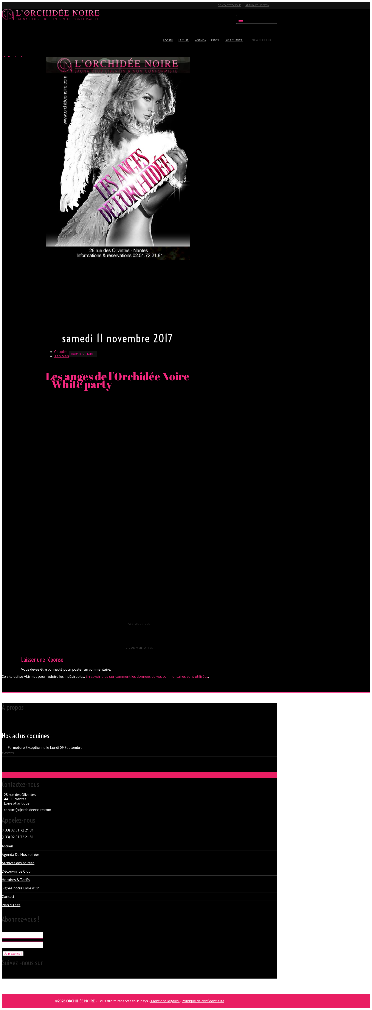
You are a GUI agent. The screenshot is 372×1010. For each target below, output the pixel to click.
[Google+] (20, 7)
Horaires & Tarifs (16, 879)
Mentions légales (165, 1001)
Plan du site (11, 905)
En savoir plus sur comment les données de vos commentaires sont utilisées (147, 676)
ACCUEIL (168, 40)
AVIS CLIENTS (234, 40)
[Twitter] (5, 7)
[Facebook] (13, 7)
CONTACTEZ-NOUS (229, 5)
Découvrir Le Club (16, 871)
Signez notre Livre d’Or (20, 888)
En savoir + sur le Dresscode (67, 324)
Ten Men (61, 356)
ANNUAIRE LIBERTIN (257, 5)
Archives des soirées (18, 863)
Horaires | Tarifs (83, 354)
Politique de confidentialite (203, 1001)
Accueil (7, 846)
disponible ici (91, 511)
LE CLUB (183, 40)
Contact (8, 896)
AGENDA (200, 40)
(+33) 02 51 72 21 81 (18, 830)
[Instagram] (35, 7)
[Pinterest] (28, 7)
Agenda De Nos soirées (21, 854)
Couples (60, 351)
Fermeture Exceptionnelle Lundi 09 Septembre (45, 747)
